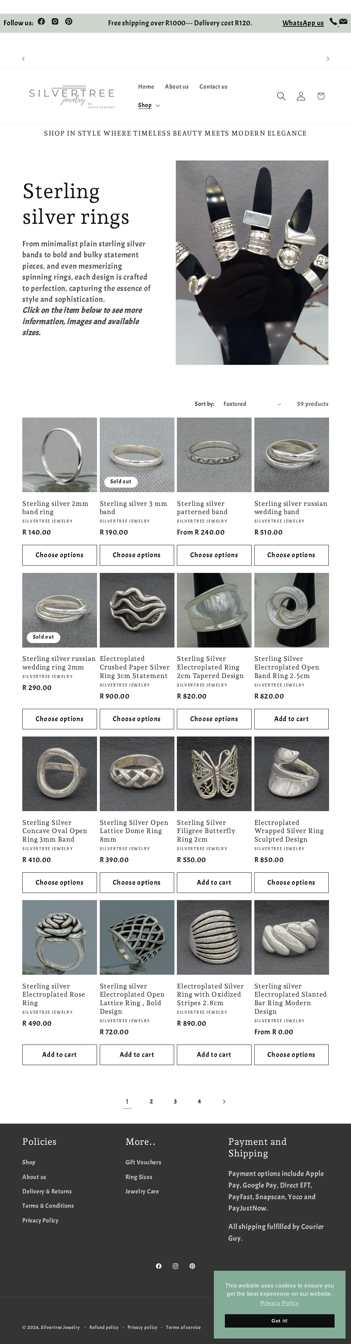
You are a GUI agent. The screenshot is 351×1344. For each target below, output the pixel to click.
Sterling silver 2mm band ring (55, 508)
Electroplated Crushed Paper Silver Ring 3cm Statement (135, 667)
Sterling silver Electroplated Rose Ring (53, 994)
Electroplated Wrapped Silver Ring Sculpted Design (289, 831)
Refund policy (104, 1327)
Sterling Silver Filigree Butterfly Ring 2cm (206, 831)
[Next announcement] (328, 59)
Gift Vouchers (143, 1162)
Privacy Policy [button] (280, 1303)
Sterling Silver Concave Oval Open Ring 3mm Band (54, 831)
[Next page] (223, 1101)
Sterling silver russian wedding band (291, 508)
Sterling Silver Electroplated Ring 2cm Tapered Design (210, 667)
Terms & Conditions (48, 1206)
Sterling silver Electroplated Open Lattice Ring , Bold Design (132, 998)
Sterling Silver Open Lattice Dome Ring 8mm (134, 831)
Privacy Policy (40, 1221)
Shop (29, 1162)
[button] (148, 105)
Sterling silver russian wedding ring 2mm (59, 663)
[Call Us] (334, 23)
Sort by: (205, 404)
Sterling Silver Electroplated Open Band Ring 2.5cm (286, 667)
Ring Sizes (139, 1177)
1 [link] (127, 1101)
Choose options (60, 555)
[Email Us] (343, 23)
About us (34, 1177)
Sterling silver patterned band (202, 508)
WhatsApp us (303, 22)
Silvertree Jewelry (60, 1327)
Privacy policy (143, 1327)
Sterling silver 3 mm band (134, 508)
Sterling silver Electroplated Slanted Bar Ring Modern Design (290, 998)
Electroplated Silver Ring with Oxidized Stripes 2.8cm (210, 994)
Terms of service (183, 1327)
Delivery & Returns (47, 1191)
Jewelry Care (142, 1191)
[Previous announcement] (23, 59)
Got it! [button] (279, 1320)
